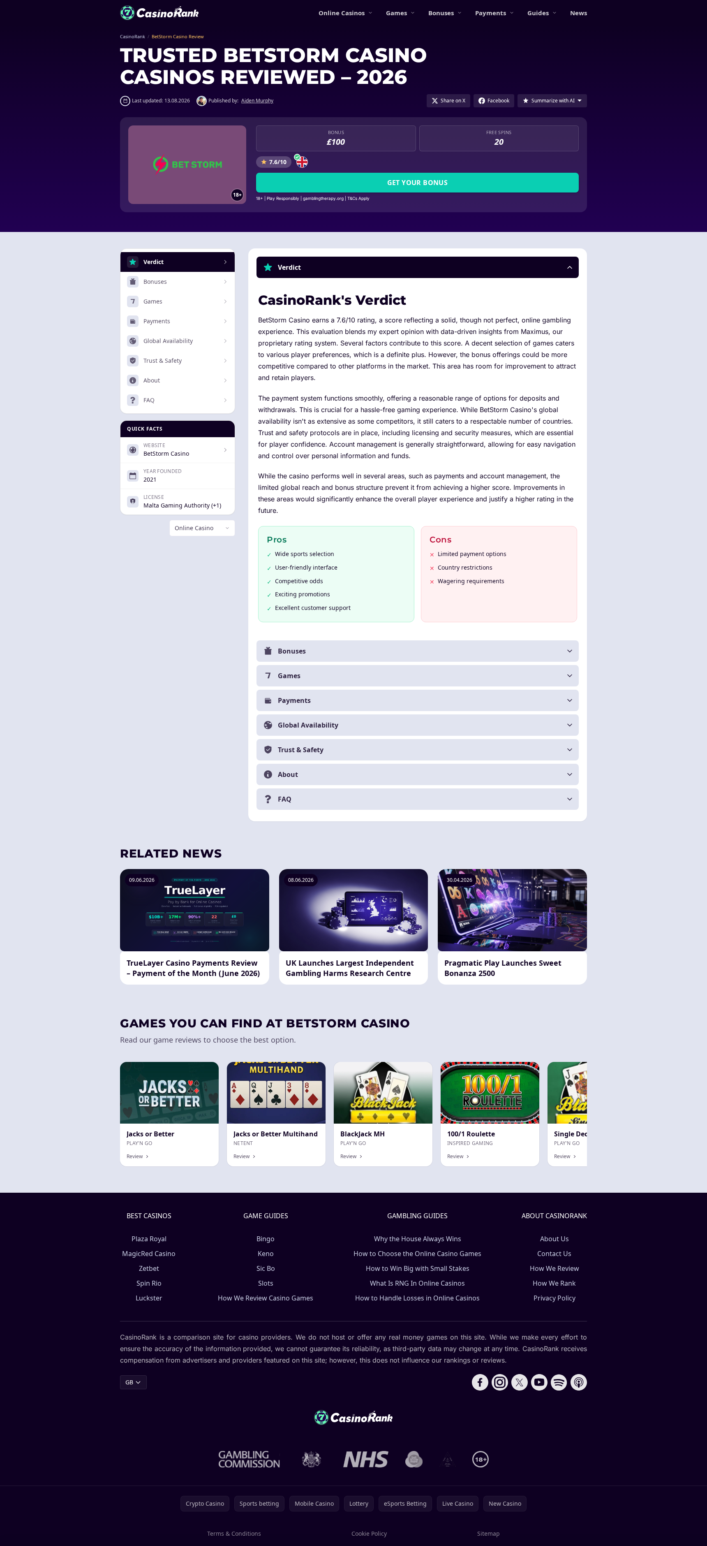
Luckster (149, 1298)
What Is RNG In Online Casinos (417, 1283)
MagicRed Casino (149, 1253)
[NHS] (366, 1459)
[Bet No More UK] (414, 1459)
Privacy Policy (554, 1298)
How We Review (554, 1268)
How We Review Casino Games (265, 1298)
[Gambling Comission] (249, 1459)
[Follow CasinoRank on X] (519, 1382)
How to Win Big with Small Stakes (417, 1268)
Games (396, 13)
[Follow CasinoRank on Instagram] (500, 1382)
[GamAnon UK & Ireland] (447, 1459)
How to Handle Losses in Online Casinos (417, 1298)
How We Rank (554, 1283)
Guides (538, 13)
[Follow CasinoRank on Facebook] (480, 1382)
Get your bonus (417, 182)
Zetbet (149, 1268)
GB (129, 1382)
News (578, 13)
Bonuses (441, 13)
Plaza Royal (149, 1238)
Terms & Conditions (234, 1533)
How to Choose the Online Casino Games (417, 1253)
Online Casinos (342, 13)
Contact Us (554, 1253)
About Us (554, 1238)
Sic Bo (265, 1268)
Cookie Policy (369, 1533)
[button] (417, 267)
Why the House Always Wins (417, 1238)
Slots (265, 1283)
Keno (266, 1253)
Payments (490, 13)
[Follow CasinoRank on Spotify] (559, 1382)
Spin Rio (149, 1283)
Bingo (265, 1238)
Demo (417, 1071)
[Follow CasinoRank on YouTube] (539, 1382)
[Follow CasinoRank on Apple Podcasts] (579, 1382)
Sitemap (488, 1533)
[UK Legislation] (311, 1459)
